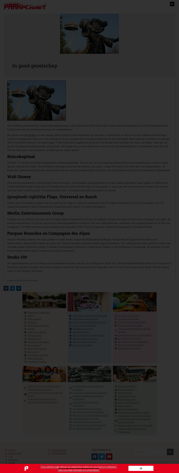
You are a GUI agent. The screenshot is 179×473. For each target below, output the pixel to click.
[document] (89, 236)
